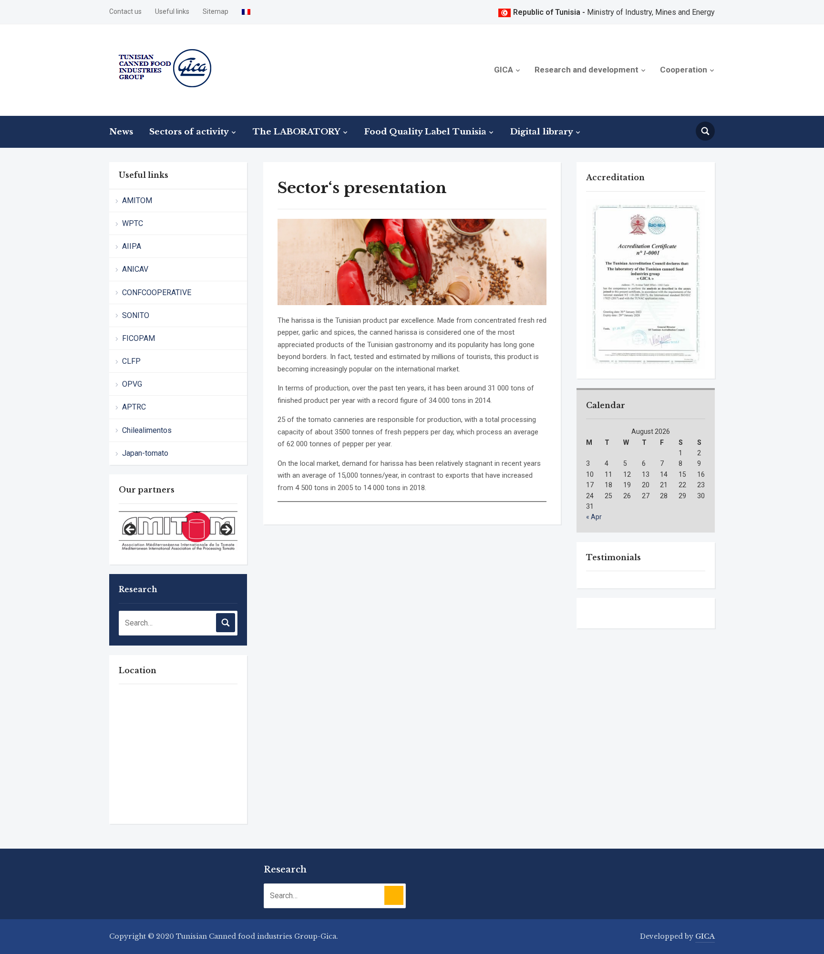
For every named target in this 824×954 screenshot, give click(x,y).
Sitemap (215, 11)
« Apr (594, 517)
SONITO (135, 315)
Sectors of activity (189, 132)
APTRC (134, 406)
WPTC (132, 223)
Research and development (587, 69)
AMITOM (137, 200)
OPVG (132, 384)
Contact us (125, 11)
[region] (178, 533)
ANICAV (135, 269)
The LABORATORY (296, 132)
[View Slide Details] (178, 529)
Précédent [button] (131, 530)
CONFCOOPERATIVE (156, 292)
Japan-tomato (145, 453)
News (121, 132)
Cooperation (683, 69)
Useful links (172, 11)
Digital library (541, 132)
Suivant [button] (225, 530)
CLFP (131, 361)
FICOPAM (138, 338)
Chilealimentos (147, 430)
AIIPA (131, 246)
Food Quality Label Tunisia (425, 132)
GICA (503, 69)
